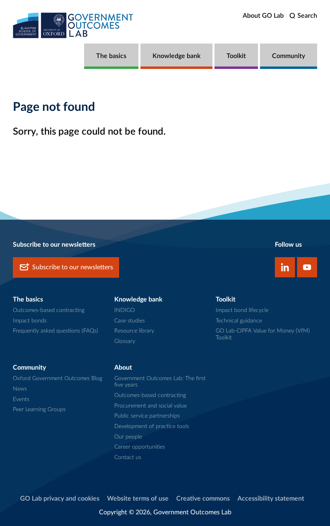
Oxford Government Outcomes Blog (57, 378)
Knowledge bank (176, 56)
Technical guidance (239, 321)
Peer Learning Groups (39, 409)
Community (288, 56)
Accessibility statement (270, 498)
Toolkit (236, 56)
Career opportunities (139, 447)
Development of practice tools (151, 426)
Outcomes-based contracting (49, 310)
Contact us (127, 457)
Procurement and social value (150, 406)
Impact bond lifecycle (242, 310)
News (20, 389)
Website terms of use (138, 498)
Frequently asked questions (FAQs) (55, 331)
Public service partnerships (147, 416)
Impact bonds (30, 321)
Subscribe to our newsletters (72, 267)
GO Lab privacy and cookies (59, 498)
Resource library (134, 331)
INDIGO (124, 310)
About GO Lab (263, 15)
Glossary (124, 341)
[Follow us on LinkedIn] (285, 267)
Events (21, 399)
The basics (111, 56)
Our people (128, 437)
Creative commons (203, 498)
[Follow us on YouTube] (307, 267)
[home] (73, 25)
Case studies (129, 321)
